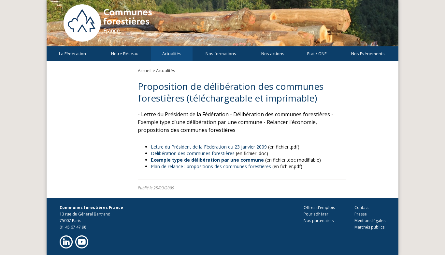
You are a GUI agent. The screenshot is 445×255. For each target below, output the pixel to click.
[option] (222, 26)
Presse (360, 214)
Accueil (144, 70)
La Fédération (72, 53)
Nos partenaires (319, 220)
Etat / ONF (316, 53)
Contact (361, 207)
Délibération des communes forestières (193, 153)
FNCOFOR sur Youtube (81, 241)
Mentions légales (369, 220)
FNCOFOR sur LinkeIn (66, 241)
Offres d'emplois (319, 207)
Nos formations (221, 53)
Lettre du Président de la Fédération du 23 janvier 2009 (209, 147)
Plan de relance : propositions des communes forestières (211, 166)
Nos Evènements (368, 53)
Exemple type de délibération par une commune (207, 160)
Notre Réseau (124, 53)
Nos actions (272, 53)
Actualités (171, 53)
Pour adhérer (316, 214)
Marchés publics (369, 227)
